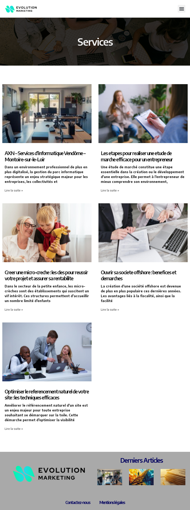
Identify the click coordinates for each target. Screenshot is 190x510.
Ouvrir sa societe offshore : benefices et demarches (138, 275)
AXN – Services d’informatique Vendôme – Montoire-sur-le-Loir (45, 156)
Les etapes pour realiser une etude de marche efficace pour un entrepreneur (137, 156)
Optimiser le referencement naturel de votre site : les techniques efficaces (47, 394)
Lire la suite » (14, 190)
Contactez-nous (77, 502)
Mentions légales (112, 502)
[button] (181, 9)
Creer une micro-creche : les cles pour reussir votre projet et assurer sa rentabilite (46, 275)
